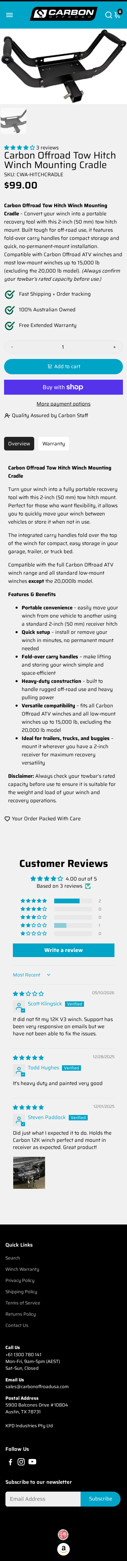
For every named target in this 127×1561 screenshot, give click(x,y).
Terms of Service (22, 1303)
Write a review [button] (63, 950)
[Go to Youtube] (32, 1463)
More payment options (63, 404)
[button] (20, 148)
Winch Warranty (22, 1269)
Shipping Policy (21, 1291)
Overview (19, 444)
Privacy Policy (20, 1280)
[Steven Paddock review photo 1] (29, 1172)
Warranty (53, 444)
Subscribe (100, 1499)
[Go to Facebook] (10, 1463)
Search (12, 1258)
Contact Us (16, 1325)
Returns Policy (20, 1314)
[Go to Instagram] (21, 1463)
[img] (28, 994)
